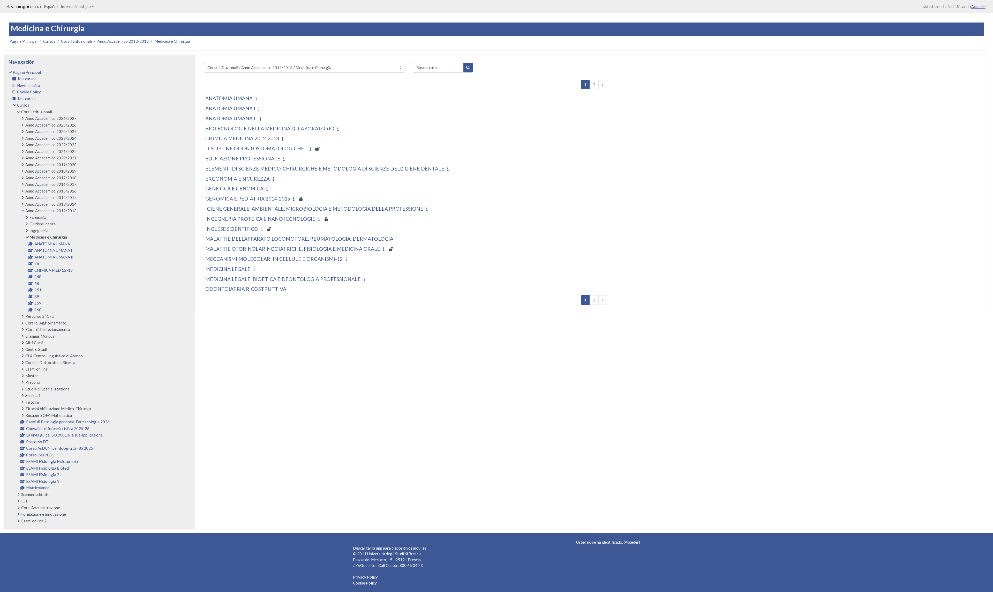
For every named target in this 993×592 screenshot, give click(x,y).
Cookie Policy (365, 583)
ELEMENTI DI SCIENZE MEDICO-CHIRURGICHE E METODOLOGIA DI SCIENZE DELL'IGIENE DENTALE (324, 169)
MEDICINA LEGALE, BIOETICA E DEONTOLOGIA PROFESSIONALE (283, 279)
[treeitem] (99, 296)
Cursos (49, 41)
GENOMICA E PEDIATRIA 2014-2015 (247, 199)
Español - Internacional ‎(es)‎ (67, 6)
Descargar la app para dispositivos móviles (389, 548)
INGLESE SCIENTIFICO (231, 229)
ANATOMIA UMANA (229, 98)
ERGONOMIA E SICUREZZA (237, 179)
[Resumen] (257, 98)
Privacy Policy (365, 577)
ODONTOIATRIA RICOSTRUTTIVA (245, 289)
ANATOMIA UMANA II (231, 118)
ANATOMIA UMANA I (230, 108)
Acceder (978, 6)
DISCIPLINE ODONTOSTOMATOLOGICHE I (256, 148)
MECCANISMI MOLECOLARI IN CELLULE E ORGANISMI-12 (274, 259)
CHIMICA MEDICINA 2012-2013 (242, 138)
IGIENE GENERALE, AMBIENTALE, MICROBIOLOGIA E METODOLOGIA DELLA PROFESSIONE (314, 209)
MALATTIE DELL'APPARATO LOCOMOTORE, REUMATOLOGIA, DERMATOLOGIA (299, 239)
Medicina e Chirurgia (172, 41)
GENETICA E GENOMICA (234, 188)
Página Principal (23, 41)
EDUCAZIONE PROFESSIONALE (242, 158)
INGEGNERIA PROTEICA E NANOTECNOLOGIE (260, 219)
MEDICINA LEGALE (228, 269)
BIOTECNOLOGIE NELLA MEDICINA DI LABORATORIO (269, 128)
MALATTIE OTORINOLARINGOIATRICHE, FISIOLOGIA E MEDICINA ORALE (292, 249)
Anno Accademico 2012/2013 (123, 41)
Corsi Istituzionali (76, 41)
